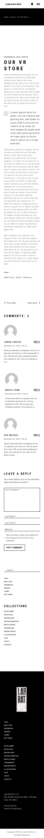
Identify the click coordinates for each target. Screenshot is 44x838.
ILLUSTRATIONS (10, 635)
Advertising (9, 277)
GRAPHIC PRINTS (10, 631)
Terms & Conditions (12, 808)
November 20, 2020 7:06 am (15, 346)
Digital (18, 277)
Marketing (27, 277)
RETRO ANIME (9, 611)
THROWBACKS (9, 628)
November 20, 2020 (12, 57)
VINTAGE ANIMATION (11, 621)
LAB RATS (7, 645)
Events (13, 17)
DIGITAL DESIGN (9, 625)
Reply (37, 342)
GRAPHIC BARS (9, 618)
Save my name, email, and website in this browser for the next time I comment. (22, 538)
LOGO (6, 638)
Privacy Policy (10, 805)
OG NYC (6, 641)
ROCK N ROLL (8, 615)
